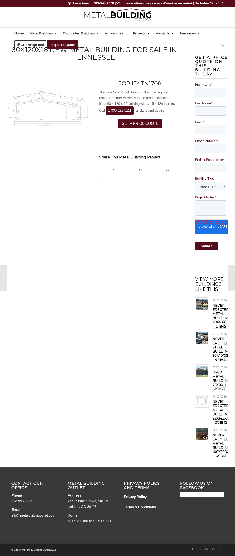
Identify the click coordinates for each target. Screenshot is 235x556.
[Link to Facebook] (192, 549)
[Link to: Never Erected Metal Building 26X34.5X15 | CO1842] (202, 400)
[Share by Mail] (167, 170)
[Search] (221, 44)
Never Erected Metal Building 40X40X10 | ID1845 (221, 315)
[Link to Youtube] (206, 549)
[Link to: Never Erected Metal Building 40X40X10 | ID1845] (202, 304)
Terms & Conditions (140, 507)
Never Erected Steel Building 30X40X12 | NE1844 (221, 349)
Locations (81, 3)
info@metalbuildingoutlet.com (33, 515)
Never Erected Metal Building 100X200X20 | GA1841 (223, 445)
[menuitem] (19, 33)
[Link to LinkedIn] (220, 549)
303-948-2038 (104, 3)
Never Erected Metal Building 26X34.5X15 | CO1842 (221, 412)
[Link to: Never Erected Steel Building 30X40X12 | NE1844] (202, 338)
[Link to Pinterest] (199, 549)
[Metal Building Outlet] (117, 17)
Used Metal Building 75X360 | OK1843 (221, 380)
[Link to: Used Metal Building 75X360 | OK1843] (202, 371)
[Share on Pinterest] (140, 170)
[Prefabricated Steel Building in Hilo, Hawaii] (3, 278)
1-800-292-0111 (119, 110)
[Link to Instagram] (213, 549)
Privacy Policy (135, 497)
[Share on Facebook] (112, 170)
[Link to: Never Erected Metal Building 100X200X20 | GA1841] (202, 434)
